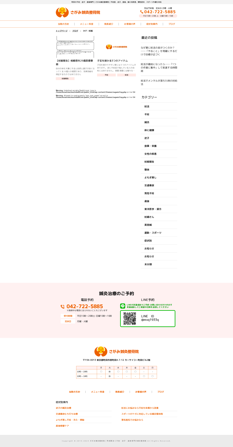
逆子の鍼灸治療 (63, 407)
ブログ (171, 24)
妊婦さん (149, 217)
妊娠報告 (65, 78)
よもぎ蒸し (150, 177)
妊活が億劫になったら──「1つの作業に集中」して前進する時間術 (159, 67)
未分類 (148, 264)
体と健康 (149, 130)
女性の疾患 (150, 153)
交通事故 (149, 185)
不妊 (106, 75)
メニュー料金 (86, 24)
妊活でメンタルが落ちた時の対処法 (159, 82)
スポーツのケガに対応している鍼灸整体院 (142, 413)
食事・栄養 (150, 146)
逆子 (146, 138)
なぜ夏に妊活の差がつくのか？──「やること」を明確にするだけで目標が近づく (159, 51)
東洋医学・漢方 (152, 209)
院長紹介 (108, 24)
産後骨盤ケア (62, 425)
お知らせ (149, 248)
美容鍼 (148, 224)
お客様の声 (129, 24)
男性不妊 (149, 193)
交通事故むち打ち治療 (67, 413)
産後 (146, 201)
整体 (146, 169)
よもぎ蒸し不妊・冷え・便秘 (70, 419)
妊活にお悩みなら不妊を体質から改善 (139, 407)
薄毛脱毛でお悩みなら (132, 419)
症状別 (148, 240)
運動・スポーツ (152, 232)
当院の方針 (63, 24)
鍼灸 (146, 122)
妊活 (126, 75)
